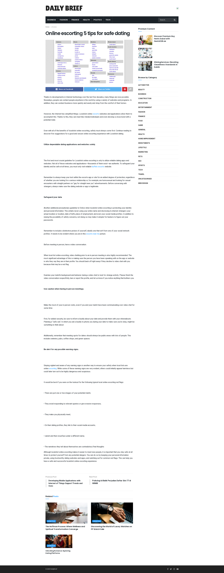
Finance (75, 20)
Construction (144, 98)
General (141, 129)
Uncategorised (145, 179)
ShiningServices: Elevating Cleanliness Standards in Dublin (166, 64)
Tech (108, 20)
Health (86, 20)
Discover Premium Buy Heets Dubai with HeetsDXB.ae (164, 38)
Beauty (141, 89)
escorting (53, 368)
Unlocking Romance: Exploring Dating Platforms (58, 552)
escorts (96, 113)
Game (140, 125)
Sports (141, 165)
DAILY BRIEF (64, 8)
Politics (98, 20)
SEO (139, 161)
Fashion (64, 20)
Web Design (143, 183)
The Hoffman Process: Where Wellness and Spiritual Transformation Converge (65, 527)
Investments (144, 143)
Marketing (143, 152)
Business (51, 20)
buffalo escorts (98, 166)
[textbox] (89, 279)
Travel (141, 174)
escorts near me (93, 233)
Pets (140, 156)
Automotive (143, 85)
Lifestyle (54, 27)
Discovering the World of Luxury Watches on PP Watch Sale (111, 527)
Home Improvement (146, 138)
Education (143, 103)
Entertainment (145, 107)
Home (47, 27)
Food (140, 121)
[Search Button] (175, 20)
